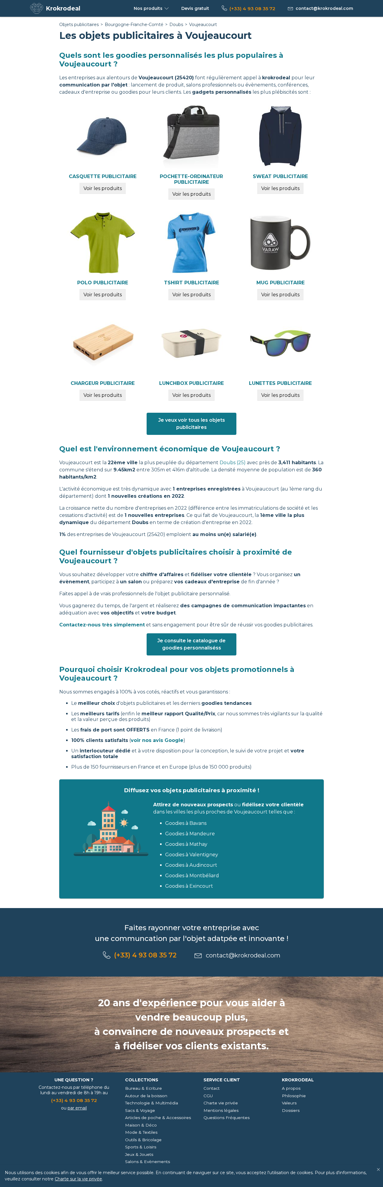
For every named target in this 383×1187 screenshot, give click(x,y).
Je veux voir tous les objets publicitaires (191, 423)
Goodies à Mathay (186, 844)
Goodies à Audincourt (191, 865)
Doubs (176, 24)
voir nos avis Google (157, 740)
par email (77, 1108)
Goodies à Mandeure (190, 834)
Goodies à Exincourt (189, 886)
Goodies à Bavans (185, 823)
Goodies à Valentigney (191, 854)
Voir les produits (102, 188)
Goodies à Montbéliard (192, 875)
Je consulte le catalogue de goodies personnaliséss (191, 644)
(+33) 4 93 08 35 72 (252, 8)
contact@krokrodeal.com (324, 8)
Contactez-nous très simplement (102, 625)
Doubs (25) (233, 462)
